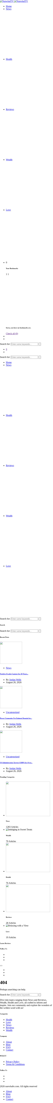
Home (9, 6)
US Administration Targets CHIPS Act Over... (16, 762)
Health (9, 59)
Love (8, 210)
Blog (8, 1044)
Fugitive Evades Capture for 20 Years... (14, 674)
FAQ (8, 1047)
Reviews (10, 109)
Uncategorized (12, 712)
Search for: (5, 344)
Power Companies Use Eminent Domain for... (16, 718)
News (8, 9)
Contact (9, 1050)
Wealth (9, 159)
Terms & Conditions (15, 1064)
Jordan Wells (15, 679)
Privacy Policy (12, 1061)
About (9, 1042)
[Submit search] (40, 344)
